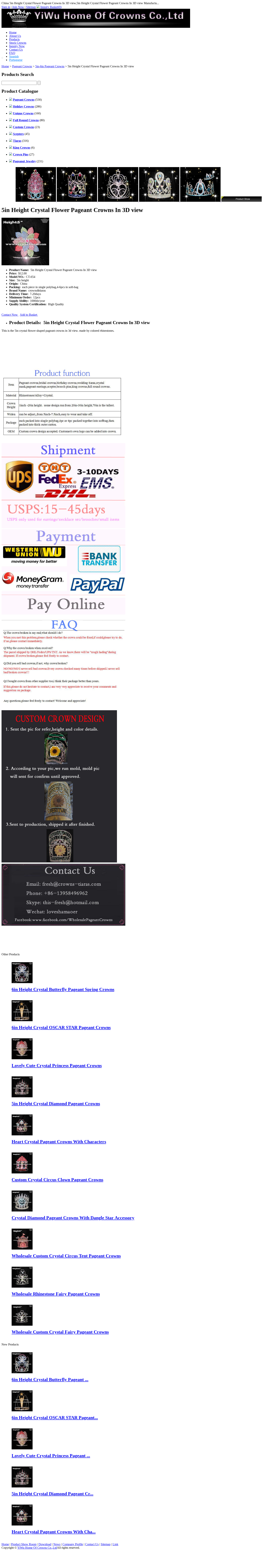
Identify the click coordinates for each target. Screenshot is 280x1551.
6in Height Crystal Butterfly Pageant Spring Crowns (63, 989)
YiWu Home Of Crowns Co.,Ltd (37, 1547)
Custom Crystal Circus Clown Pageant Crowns (57, 1179)
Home (13, 32)
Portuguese (15, 59)
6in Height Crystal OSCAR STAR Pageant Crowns (61, 1027)
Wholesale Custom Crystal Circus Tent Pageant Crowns (66, 1255)
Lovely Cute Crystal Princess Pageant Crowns (57, 1065)
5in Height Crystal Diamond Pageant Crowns (56, 1103)
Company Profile (72, 1544)
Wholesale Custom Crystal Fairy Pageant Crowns (60, 1331)
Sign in (6, 7)
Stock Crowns (17, 42)
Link (115, 1544)
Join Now (18, 7)
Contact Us (16, 49)
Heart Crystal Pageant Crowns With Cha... (54, 1531)
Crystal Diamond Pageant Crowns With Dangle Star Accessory (73, 1217)
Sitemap (31, 7)
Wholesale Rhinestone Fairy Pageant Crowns (56, 1293)
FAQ (12, 53)
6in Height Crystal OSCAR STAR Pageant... (55, 1417)
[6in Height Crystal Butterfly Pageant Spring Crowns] (22, 1372)
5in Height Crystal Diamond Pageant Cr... (52, 1493)
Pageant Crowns (22, 66)
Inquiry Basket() (51, 7)
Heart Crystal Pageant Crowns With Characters (59, 1141)
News (56, 1544)
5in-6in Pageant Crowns (49, 66)
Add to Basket (29, 314)
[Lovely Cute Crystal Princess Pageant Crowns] (22, 1448)
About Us (15, 35)
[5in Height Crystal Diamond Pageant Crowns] (22, 1486)
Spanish (14, 56)
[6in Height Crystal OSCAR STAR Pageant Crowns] (22, 1410)
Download (44, 1544)
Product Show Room (23, 1544)
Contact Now (10, 314)
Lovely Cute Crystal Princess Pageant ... (51, 1455)
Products (14, 39)
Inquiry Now (17, 46)
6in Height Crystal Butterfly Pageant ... (50, 1379)
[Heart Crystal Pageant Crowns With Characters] (22, 1524)
